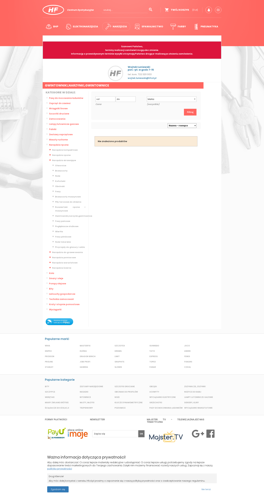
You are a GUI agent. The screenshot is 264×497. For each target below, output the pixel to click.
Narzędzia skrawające (64, 160)
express (153, 356)
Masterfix (85, 345)
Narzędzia (120, 26)
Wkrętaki (50, 397)
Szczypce (50, 392)
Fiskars (188, 361)
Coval (187, 367)
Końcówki (60, 181)
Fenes (187, 356)
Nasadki (84, 392)
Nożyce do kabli (192, 392)
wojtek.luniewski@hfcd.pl (142, 78)
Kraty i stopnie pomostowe (64, 304)
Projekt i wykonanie (121, 488)
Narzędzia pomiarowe (64, 257)
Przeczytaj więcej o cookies (235, 489)
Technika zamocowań (61, 299)
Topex (152, 361)
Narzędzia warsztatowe (64, 262)
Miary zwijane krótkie (57, 402)
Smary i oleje (56, 278)
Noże (57, 175)
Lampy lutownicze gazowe (64, 124)
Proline (49, 361)
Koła (51, 273)
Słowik (118, 367)
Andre (187, 351)
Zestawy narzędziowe (91, 386)
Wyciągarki (55, 309)
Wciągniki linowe (58, 108)
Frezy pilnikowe (63, 236)
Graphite (119, 361)
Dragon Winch (87, 356)
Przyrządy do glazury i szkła (70, 247)
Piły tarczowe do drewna (68, 201)
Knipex (48, 351)
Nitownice (85, 397)
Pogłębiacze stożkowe (66, 226)
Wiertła (59, 231)
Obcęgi (153, 386)
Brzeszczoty (61, 170)
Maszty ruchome (58, 139)
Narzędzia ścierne (61, 267)
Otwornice (60, 165)
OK (141, 433)
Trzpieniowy (86, 408)
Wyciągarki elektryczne (162, 397)
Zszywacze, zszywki (195, 386)
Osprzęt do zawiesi (60, 103)
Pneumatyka (209, 26)
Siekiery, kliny (191, 402)
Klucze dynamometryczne (129, 402)
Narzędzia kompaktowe (65, 150)
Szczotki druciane (59, 113)
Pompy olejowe (57, 283)
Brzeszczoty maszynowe (68, 196)
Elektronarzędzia (85, 26)
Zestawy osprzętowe (61, 134)
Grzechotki (155, 402)
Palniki (52, 129)
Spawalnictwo (152, 26)
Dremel (118, 351)
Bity (51, 288)
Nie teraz (206, 489)
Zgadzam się (58, 489)
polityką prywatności (59, 468)
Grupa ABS (143, 490)
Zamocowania (57, 118)
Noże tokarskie (63, 241)
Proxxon (49, 356)
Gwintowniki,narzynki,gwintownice (70, 216)
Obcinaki (60, 186)
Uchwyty (154, 392)
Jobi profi (85, 361)
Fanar (152, 367)
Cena (98, 104)
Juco (187, 345)
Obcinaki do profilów (126, 392)
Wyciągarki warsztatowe (198, 408)
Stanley (49, 367)
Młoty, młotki (87, 402)
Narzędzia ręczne (59, 144)
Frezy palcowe (62, 221)
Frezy (58, 191)
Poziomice (120, 408)
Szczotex (120, 345)
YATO (152, 351)
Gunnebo (154, 345)
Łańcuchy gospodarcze (62, 293)
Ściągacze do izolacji (57, 408)
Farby (182, 26)
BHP (55, 26)
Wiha (47, 345)
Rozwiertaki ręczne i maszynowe (70, 209)
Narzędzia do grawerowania (67, 252)
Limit (117, 356)
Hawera (84, 367)
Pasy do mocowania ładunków (66, 98)
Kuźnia (83, 351)
